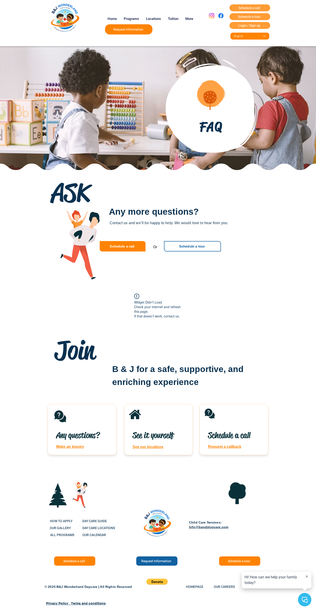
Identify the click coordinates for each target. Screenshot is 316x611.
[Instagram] (211, 15)
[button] (157, 582)
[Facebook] (220, 15)
